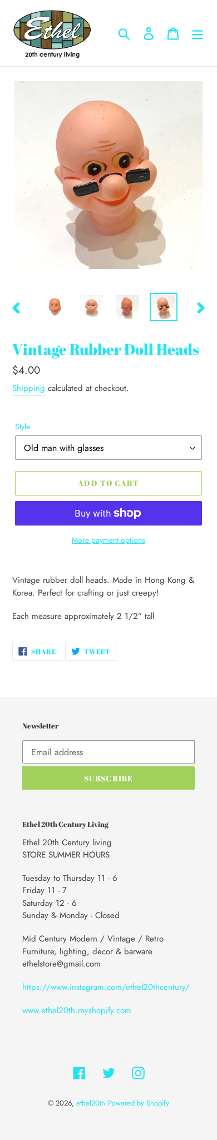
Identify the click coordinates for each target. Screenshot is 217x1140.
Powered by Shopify (138, 1103)
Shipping (28, 388)
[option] (55, 307)
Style (22, 426)
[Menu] (197, 33)
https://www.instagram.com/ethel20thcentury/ (106, 987)
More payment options (108, 540)
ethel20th (90, 1103)
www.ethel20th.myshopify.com (76, 1010)
